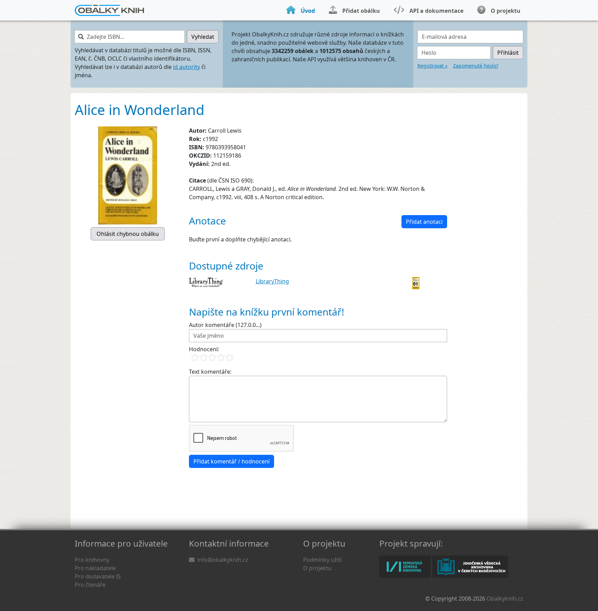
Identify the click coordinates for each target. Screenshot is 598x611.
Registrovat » (432, 65)
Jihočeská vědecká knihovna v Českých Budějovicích (470, 567)
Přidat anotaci (424, 221)
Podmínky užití (322, 560)
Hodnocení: (204, 349)
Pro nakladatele (95, 568)
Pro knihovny (92, 560)
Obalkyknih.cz (505, 598)
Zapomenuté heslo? (475, 65)
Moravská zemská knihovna (405, 567)
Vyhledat (202, 37)
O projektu (317, 568)
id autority (186, 67)
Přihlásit (508, 52)
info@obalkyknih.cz (222, 560)
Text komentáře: (210, 371)
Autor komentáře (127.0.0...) (225, 325)
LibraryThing (272, 281)
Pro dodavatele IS (98, 576)
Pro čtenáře (90, 584)
